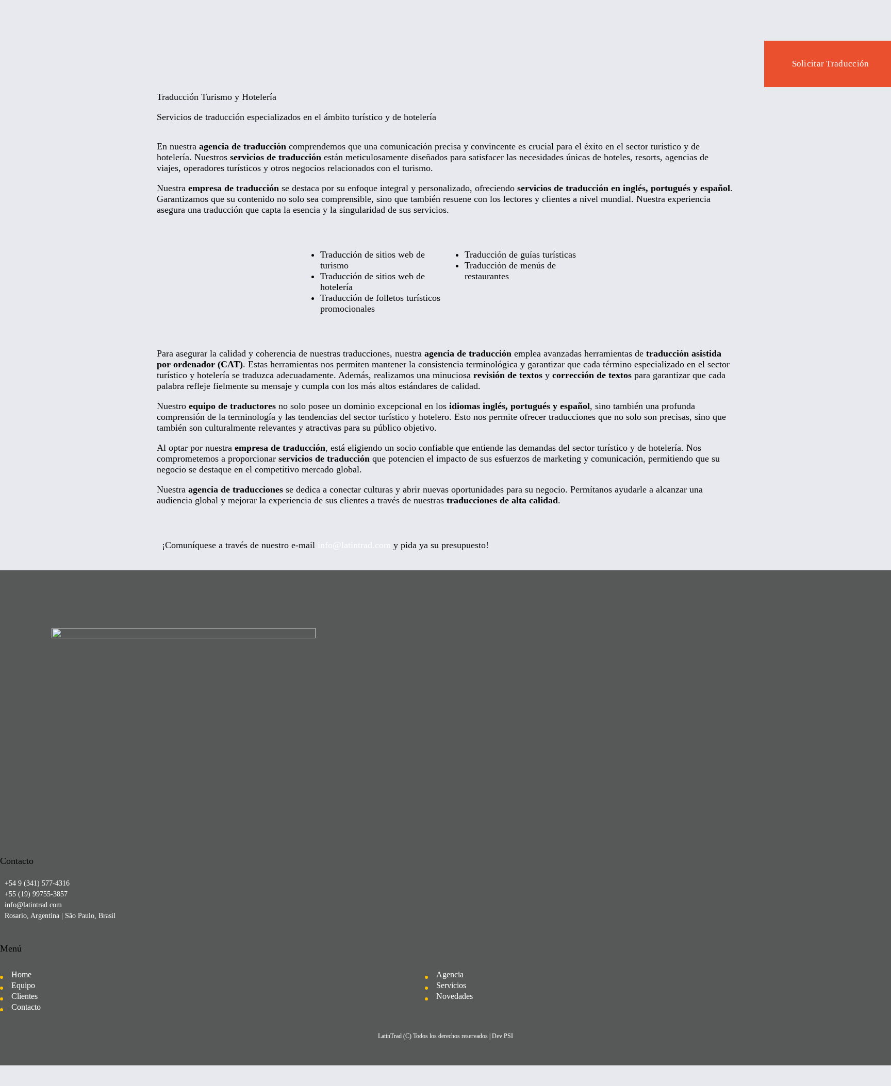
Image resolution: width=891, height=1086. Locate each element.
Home (21, 974)
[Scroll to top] (858, 1058)
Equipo (23, 985)
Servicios (451, 985)
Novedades (454, 996)
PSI (508, 1036)
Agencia (450, 974)
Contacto (26, 1007)
